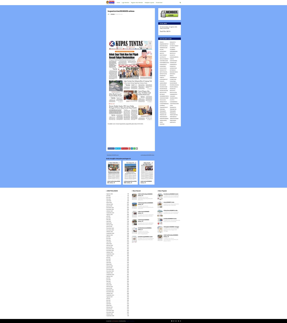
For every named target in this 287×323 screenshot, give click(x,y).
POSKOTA (162, 81)
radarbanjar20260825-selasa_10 (143, 220)
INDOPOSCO (172, 53)
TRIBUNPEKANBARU (164, 118)
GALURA (161, 49)
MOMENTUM (162, 75)
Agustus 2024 (118, 235)
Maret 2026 (118, 202)
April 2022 (118, 283)
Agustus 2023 (118, 255)
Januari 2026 (118, 206)
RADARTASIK (172, 88)
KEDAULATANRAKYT (164, 59)
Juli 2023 (118, 257)
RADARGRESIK (163, 85)
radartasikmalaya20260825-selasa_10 (113, 182)
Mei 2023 (118, 260)
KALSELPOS (172, 55)
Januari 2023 (118, 267)
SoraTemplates (114, 321)
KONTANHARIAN (173, 60)
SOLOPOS (172, 100)
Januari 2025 (118, 226)
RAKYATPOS (172, 90)
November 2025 (118, 209)
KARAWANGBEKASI (174, 57)
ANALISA (162, 42)
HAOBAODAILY (163, 51)
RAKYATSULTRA (173, 92)
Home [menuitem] (118, 2)
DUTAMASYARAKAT (174, 45)
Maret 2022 (118, 284)
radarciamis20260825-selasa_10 (144, 212)
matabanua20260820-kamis (171, 194)
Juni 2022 (118, 279)
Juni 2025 (118, 218)
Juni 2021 (118, 300)
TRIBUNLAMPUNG (174, 114)
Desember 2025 (118, 207)
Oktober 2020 (118, 314)
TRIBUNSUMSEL (163, 120)
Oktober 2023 (118, 252)
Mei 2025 (118, 219)
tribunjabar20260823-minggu (171, 227)
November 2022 (118, 271)
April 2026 (118, 200)
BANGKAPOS (173, 42)
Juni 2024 (118, 238)
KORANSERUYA (163, 64)
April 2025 (118, 221)
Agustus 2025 (118, 214)
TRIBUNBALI (162, 109)
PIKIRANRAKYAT (173, 77)
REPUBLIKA (162, 94)
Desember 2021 (118, 290)
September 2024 (118, 233)
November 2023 (118, 250)
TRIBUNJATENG (163, 113)
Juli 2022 (118, 278)
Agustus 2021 (118, 296)
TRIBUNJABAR (163, 111)
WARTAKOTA (173, 122)
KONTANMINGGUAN (164, 62)
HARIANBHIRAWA (173, 51)
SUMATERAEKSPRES (174, 103)
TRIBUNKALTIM (163, 114)
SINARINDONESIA (174, 98)
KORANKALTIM (173, 62)
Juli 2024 (118, 236)
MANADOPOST (163, 70)
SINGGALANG (163, 100)
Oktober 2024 (118, 231)
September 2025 (118, 212)
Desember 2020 (118, 310)
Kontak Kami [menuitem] (159, 2)
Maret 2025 (118, 223)
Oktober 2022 (118, 272)
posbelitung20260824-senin (145, 236)
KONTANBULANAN (164, 60)
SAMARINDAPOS (173, 94)
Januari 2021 (118, 308)
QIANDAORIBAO (163, 83)
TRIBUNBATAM (173, 109)
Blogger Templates (130, 321)
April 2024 (118, 242)
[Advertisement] (130, 27)
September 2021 (118, 295)
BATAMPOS (172, 44)
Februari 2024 (118, 245)
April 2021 (118, 303)
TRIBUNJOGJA (173, 113)
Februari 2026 (118, 204)
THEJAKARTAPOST (164, 107)
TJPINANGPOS (173, 107)
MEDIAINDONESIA (174, 72)
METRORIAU (172, 73)
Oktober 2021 (118, 293)
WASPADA (162, 124)
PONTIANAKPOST (163, 79)
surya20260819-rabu (169, 202)
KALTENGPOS (163, 57)
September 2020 (118, 315)
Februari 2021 (118, 307)
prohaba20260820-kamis (170, 218)
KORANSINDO (163, 66)
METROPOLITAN (163, 73)
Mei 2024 (118, 240)
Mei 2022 (118, 281)
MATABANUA (173, 70)
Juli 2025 (118, 216)
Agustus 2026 (118, 194)
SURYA (171, 105)
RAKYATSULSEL (163, 92)
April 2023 (118, 262)
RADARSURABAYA (174, 87)
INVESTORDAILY (163, 55)
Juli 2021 (118, 298)
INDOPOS (162, 53)
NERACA (171, 75)
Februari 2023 (118, 266)
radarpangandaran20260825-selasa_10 (130, 182)
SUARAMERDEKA (173, 101)
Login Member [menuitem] (125, 2)
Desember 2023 (118, 248)
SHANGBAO (172, 96)
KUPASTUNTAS (163, 68)
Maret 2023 (118, 264)
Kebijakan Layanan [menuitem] (149, 2)
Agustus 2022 (118, 276)
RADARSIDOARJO (163, 87)
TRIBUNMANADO (163, 116)
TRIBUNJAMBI (173, 111)
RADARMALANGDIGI (174, 85)
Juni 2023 (118, 259)
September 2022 (118, 274)
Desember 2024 (118, 228)
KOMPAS (172, 59)
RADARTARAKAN (163, 88)
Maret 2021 (118, 305)
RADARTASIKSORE (164, 90)
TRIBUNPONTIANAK (174, 118)
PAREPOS (162, 77)
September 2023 (118, 254)
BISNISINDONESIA (164, 45)
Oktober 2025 (118, 211)
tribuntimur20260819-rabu (171, 210)
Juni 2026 (118, 197)
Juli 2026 (118, 195)
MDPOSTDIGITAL (163, 72)
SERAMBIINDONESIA (164, 96)
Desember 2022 (118, 269)
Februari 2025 (118, 224)
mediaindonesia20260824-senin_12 (145, 228)
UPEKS (161, 122)
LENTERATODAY (173, 68)
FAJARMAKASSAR (163, 47)
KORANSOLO (173, 66)
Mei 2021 (118, 302)
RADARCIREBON (173, 83)
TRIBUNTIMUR (173, 120)
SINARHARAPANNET (164, 98)
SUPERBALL (162, 105)
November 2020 (118, 312)
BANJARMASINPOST (164, 44)
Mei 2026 (118, 199)
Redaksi (113, 14)
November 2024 (118, 230)
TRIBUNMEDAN (173, 116)
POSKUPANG (173, 81)
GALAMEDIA (172, 47)
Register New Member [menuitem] (137, 2)
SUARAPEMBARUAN (164, 103)
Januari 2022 (118, 288)
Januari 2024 (118, 247)
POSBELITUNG (173, 79)
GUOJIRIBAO (172, 49)
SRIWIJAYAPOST (163, 101)
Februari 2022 (118, 286)
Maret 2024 (118, 243)
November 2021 (118, 291)
